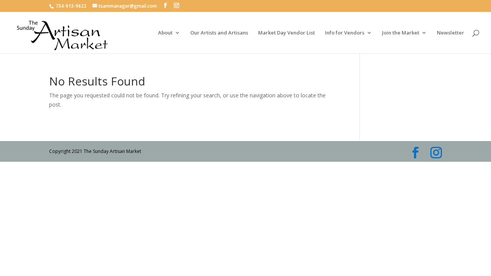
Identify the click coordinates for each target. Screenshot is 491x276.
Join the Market (400, 33)
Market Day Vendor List (286, 33)
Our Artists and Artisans (219, 33)
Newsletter (450, 33)
